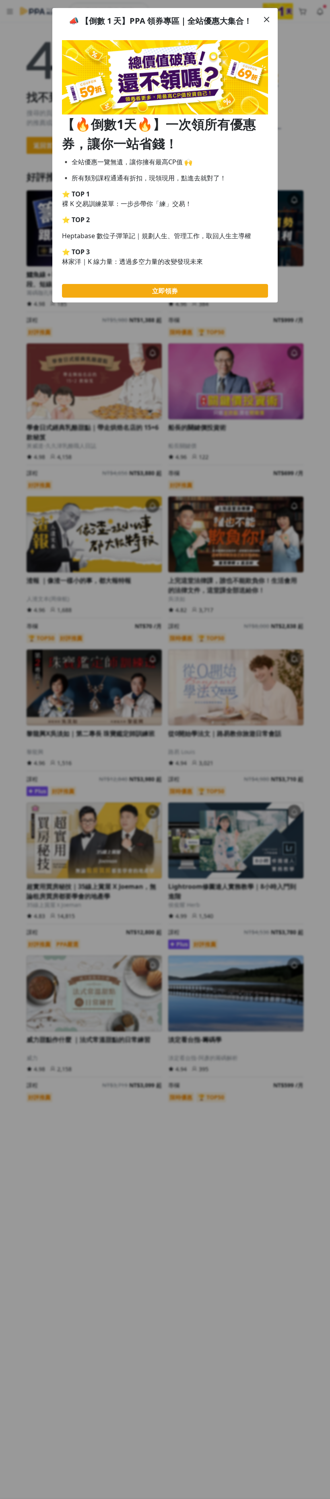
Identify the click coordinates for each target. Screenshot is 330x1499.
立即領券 (165, 290)
